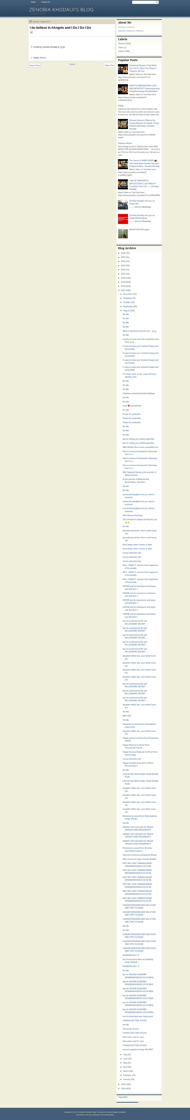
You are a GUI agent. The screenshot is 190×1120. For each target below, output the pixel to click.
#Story (121, 106)
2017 (123, 290)
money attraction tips (132, 553)
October (126, 302)
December (127, 294)
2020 (123, 278)
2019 (123, 282)
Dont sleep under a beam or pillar (137, 545)
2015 (123, 1088)
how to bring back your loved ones (138, 1016)
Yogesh (121, 1097)
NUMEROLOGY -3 (131, 955)
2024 (123, 261)
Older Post (109, 65)
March (126, 1071)
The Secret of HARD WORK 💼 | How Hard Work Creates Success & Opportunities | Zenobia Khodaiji (144, 163)
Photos (43, 58)
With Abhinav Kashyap (132, 515)
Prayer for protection (132, 414)
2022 (123, 270)
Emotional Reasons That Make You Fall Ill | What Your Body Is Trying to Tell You (142, 68)
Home (33, 2)
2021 (123, 274)
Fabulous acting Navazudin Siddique (139, 393)
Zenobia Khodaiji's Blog (61, 9)
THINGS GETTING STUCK (134, 1020)
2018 (123, 286)
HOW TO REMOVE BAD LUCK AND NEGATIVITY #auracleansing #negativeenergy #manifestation (144, 88)
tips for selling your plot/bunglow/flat (138, 439)
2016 (123, 1084)
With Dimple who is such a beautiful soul (140, 447)
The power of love (131, 1029)
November (127, 298)
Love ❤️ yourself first (132, 406)
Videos (121, 51)
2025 (123, 257)
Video (120, 47)
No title (126, 314)
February (127, 1075)
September (128, 306)
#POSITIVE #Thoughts (139, 230)
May (125, 1063)
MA (125, 1097)
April (125, 1067)
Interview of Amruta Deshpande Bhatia (139, 855)
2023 (123, 265)
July (125, 1055)
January (126, 1079)
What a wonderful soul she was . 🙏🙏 (139, 331)
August (126, 311)
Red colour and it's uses (133, 1037)
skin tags (88, 1115)
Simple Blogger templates (116, 1112)
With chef (127, 716)
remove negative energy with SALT (138, 1049)
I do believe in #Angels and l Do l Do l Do (60, 27)
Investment (80, 1115)
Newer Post (34, 65)
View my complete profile (131, 31)
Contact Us (45, 2)
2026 (123, 253)
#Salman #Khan (125, 143)
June (125, 1059)
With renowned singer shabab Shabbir (139, 859)
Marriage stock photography (103, 1115)
